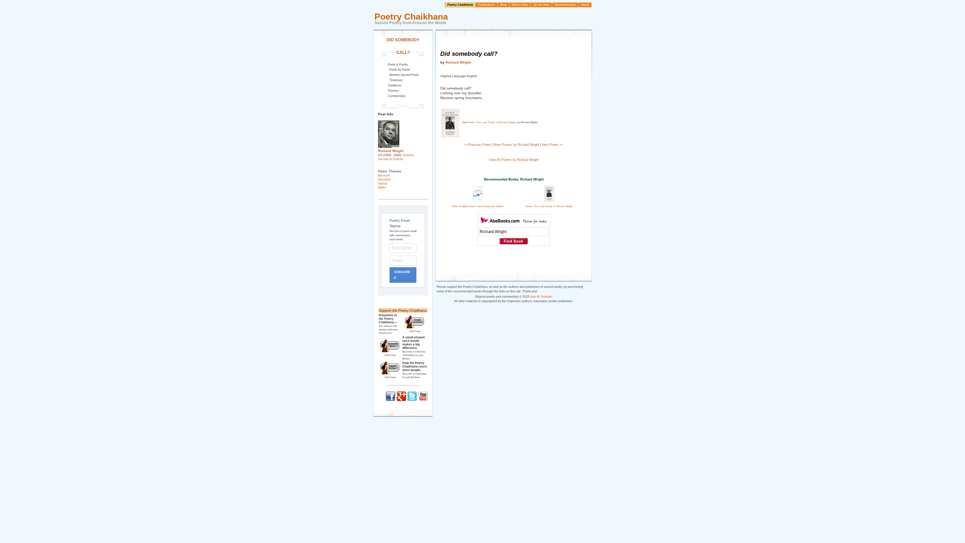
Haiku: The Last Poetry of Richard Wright (492, 122)
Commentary (396, 96)
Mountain (384, 179)
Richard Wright (458, 62)
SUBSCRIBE (402, 275)
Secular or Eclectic (390, 159)
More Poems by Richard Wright (516, 145)
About (585, 5)
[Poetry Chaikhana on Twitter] (412, 400)
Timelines (396, 80)
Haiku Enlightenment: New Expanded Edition (478, 206)
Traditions (394, 85)
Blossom (384, 175)
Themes (393, 91)
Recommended (565, 5)
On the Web (541, 5)
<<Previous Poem (477, 145)
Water (382, 187)
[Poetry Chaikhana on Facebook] (390, 400)
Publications (486, 5)
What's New (520, 5)
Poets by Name (399, 69)
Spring (382, 183)
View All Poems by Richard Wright (514, 160)
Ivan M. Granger (541, 296)
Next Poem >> (552, 145)
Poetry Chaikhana (460, 5)
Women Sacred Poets (404, 75)
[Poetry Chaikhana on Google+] (401, 400)
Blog (503, 5)
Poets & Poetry (398, 64)
